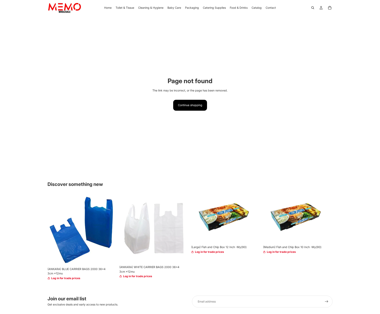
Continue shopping (190, 105)
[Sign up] (326, 301)
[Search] (312, 7)
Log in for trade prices (65, 278)
